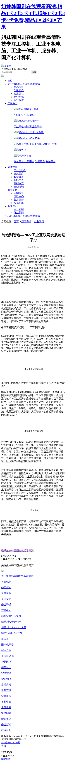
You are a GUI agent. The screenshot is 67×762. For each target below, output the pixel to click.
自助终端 (19, 186)
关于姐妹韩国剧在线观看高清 (23, 84)
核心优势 (19, 87)
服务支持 (12, 190)
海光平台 (50, 161)
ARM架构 (29, 115)
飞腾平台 (40, 161)
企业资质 (19, 100)
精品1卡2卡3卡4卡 (11, 621)
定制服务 (19, 193)
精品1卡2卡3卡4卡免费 (13, 627)
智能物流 (19, 183)
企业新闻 (19, 209)
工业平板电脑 (21, 126)
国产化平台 (7, 644)
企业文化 (19, 97)
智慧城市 (19, 177)
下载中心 (19, 196)
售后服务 (19, 199)
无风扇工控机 (21, 144)
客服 (3, 745)
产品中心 (12, 103)
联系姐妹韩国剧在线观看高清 (23, 215)
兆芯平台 (29, 161)
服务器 (5, 639)
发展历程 (19, 93)
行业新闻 (19, 212)
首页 (9, 80)
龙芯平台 (19, 161)
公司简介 (19, 90)
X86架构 (18, 115)
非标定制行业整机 (11, 616)
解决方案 (12, 167)
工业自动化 (20, 170)
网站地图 (6, 759)
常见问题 (19, 203)
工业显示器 (35, 126)
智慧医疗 (19, 173)
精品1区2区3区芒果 (11, 633)
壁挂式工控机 (49, 144)
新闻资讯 (12, 206)
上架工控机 (35, 144)
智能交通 (19, 180)
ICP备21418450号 (10, 742)
